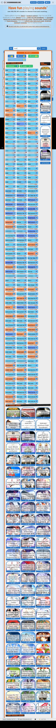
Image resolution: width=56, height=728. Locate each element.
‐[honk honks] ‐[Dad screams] (31, 294)
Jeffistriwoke (32, 279)
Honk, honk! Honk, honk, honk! (9, 249)
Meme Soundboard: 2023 (11, 86)
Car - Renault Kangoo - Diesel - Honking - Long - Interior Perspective (20, 267)
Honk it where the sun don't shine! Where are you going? (31, 244)
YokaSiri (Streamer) (34, 180)
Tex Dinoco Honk (31, 231)
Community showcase (20, 22)
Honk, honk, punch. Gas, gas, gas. (31, 401)
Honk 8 (7, 244)
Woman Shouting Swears (11, 162)
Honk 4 (7, 285)
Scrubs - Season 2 (23, 377)
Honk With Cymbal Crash (20, 226)
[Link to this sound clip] (14, 70)
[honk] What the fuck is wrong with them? (20, 379)
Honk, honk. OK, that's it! (9, 397)
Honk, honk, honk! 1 (9, 276)
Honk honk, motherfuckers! (20, 244)
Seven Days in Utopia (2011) (22, 372)
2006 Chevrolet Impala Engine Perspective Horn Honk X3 (9, 204)
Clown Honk (8, 191)
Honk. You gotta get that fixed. (20, 365)
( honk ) (7, 97)
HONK (7, 74)
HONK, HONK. (9, 303)
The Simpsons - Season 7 (33, 404)
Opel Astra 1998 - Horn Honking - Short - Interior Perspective (31, 209)
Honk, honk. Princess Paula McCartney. (9, 401)
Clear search (29, 52)
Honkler (18, 253)
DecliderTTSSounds (21, 95)
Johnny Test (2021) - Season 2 (10, 117)
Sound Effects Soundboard (33, 189)
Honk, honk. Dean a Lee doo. (9, 374)
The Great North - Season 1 (10, 328)
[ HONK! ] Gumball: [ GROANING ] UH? (9, 370)
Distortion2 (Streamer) (10, 180)
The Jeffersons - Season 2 (10, 314)
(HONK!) (30, 106)
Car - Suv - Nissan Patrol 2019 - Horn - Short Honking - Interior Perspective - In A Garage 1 (31, 258)
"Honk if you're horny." (9, 334)
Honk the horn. (20, 356)
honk (18, 74)
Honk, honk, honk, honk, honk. (31, 338)
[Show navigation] (53, 2)
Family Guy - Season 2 (11, 399)
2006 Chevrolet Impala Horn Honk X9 (9, 271)
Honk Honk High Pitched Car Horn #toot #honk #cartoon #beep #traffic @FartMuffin (9, 235)
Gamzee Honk (9, 222)
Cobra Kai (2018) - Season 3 (11, 135)
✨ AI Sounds (10, 66)
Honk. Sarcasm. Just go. (31, 303)
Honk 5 (18, 280)
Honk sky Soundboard (33, 274)
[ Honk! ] (19, 115)
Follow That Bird (12, 355)
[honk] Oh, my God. (31, 356)
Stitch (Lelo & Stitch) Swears (22, 144)
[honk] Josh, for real (9, 294)
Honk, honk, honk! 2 (20, 276)
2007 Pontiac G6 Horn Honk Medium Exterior (31, 200)
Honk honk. (8, 218)
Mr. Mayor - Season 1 (10, 292)
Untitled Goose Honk (9, 195)
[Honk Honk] (31, 352)
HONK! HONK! (9, 352)
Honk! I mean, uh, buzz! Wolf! (9, 329)
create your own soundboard (35, 17)
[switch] (17, 66)
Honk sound (30, 79)
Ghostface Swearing (33, 144)
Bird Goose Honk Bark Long (9, 267)
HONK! (7, 106)
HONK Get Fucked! (31, 186)
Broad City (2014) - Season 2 (22, 395)
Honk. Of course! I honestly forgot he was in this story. (9, 325)
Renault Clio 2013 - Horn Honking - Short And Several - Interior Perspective (9, 226)
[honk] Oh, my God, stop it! (31, 379)
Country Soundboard (34, 140)
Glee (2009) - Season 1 (22, 131)
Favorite (18, 17)
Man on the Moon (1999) (33, 341)
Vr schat (13, 94)
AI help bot (48, 21)
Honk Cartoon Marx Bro (31, 213)
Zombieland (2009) (32, 368)
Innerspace (33, 319)
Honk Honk (8, 200)
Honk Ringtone (20, 249)
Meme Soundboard (11, 202)
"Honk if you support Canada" (31, 392)
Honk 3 (29, 280)
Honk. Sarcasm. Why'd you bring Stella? (9, 298)
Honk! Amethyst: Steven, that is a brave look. (9, 379)
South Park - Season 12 (33, 395)
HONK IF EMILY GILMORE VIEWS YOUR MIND (20, 303)
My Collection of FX (11, 167)
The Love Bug (11, 122)
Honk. (29, 119)
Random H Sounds (10, 261)
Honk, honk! (19, 383)
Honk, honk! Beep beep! (9, 343)
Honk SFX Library (23, 198)
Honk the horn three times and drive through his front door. (31, 320)
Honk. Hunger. (31, 285)
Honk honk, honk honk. (20, 392)
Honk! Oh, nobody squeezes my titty (20, 388)
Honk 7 (7, 280)
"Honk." (18, 124)
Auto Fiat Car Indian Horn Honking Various (31, 262)
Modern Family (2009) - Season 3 (10, 301)
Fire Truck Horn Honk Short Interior (20, 235)
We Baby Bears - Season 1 (22, 117)
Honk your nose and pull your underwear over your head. (31, 204)
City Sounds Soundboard (33, 86)
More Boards (46, 163)
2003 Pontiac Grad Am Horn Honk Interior (31, 222)
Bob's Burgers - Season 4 (22, 386)
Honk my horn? (20, 312)
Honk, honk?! (9, 388)
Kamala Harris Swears (11, 149)
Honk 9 (29, 226)
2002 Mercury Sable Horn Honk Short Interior (9, 213)
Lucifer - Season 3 (23, 332)
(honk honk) (8, 231)
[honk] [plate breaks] (9, 365)
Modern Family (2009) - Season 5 (21, 113)
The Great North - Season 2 (33, 323)
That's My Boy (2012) (22, 390)
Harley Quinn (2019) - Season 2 (21, 247)
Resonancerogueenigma (21, 243)
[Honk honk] (20, 334)
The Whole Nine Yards (10, 319)
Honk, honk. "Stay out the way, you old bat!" (9, 361)
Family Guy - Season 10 (11, 363)
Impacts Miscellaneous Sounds (33, 216)
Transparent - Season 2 (21, 109)
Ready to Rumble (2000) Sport (33, 390)
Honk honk (30, 276)
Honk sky (30, 271)
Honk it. (30, 365)
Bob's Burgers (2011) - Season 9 (10, 252)
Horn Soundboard (22, 104)
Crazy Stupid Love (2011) (22, 135)
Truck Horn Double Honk (31, 235)
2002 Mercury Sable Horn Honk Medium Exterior (20, 204)
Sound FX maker (47, 19)
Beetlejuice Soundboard (10, 82)
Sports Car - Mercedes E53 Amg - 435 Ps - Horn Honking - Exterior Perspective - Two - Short (20, 262)
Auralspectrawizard (21, 274)
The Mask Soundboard (33, 207)
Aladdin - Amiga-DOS (33, 113)
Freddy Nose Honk (31, 218)
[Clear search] (38, 48)
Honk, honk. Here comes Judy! (20, 325)
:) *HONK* (19, 182)
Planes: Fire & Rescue (11, 346)
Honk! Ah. (8, 307)
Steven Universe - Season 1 (11, 381)
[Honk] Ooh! (31, 343)
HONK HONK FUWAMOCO (31, 191)
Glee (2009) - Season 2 (10, 310)
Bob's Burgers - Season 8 (11, 395)
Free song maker (37, 19)
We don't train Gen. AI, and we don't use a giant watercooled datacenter (28, 26)
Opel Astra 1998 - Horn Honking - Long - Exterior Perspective (9, 262)
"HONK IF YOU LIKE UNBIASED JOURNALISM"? (20, 307)
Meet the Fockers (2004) (34, 350)
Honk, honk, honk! (9, 383)
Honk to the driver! (31, 397)
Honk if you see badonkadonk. (20, 218)
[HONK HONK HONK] (9, 316)
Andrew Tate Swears (22, 149)
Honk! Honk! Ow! (31, 298)
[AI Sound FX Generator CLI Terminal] (16, 719)
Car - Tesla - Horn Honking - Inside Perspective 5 (31, 195)
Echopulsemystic (10, 243)
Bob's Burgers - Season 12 (33, 328)
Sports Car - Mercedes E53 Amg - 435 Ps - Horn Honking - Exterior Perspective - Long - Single (20, 213)
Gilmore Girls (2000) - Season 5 (10, 305)
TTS (13, 719)
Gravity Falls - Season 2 (33, 301)
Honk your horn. (9, 312)
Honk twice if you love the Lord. (20, 338)
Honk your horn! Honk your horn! (20, 294)
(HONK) (7, 119)
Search (23, 15)
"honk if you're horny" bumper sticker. (31, 307)
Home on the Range (33, 346)
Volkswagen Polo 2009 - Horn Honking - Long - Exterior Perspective (31, 267)
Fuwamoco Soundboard (32, 194)
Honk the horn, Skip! (20, 343)
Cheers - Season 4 (12, 337)
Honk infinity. (9, 392)
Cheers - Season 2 (34, 332)
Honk (7, 70)
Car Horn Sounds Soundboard (11, 90)
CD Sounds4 (34, 99)
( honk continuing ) (31, 334)
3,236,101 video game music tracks (34, 21)
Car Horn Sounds (11, 77)
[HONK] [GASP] (20, 352)
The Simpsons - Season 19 (33, 399)
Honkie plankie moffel (9, 253)
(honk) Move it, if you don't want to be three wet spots (31, 325)
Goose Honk (31, 253)
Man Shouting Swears (10, 158)
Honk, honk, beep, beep (9, 289)
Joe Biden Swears (22, 153)
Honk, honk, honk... (20, 361)
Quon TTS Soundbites (22, 77)
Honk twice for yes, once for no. (31, 370)
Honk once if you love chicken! (9, 338)
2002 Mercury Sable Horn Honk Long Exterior (20, 195)
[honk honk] (31, 289)
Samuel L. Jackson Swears (11, 153)
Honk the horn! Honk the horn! (31, 316)
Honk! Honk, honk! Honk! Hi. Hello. (20, 298)
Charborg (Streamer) (10, 185)
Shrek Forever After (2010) (11, 131)
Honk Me (19, 222)
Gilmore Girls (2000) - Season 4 (22, 310)
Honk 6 (29, 240)
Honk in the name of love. (31, 374)
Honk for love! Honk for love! (20, 374)
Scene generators (12, 21)
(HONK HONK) (9, 209)
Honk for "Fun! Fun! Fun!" (20, 329)
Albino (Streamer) (34, 184)
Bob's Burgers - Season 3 (11, 386)
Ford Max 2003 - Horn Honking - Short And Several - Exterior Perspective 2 (20, 209)
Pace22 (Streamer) (23, 180)
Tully (25, 349)
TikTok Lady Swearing (11, 104)
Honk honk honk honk (9, 258)
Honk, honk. (8, 320)
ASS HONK (19, 191)
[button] (35, 719)
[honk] (18, 106)
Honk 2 (18, 285)
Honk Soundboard (22, 140)
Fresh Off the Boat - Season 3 (22, 359)
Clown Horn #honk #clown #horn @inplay (20, 258)
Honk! (18, 110)
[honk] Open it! (20, 289)
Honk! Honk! (31, 312)
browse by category (32, 15)
